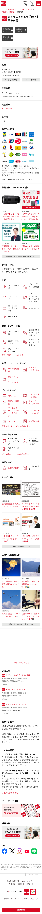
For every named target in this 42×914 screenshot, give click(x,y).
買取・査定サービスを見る (12, 355)
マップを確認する (11, 80)
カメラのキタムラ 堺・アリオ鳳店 (18, 675)
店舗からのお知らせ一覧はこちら (21, 624)
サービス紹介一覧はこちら (21, 546)
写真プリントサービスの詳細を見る (16, 426)
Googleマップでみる (21, 663)
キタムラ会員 (32, 2)
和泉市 (11, 12)
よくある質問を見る (10, 793)
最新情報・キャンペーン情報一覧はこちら (21, 257)
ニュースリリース (28, 881)
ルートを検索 (31, 80)
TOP (3, 9)
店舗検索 (25, 1)
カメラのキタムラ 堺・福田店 (16, 704)
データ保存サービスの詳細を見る (15, 454)
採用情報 (21, 884)
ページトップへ (34, 875)
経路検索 (21, 910)
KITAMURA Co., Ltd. (17, 899)
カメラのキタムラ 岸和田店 (15, 690)
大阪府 (4, 12)
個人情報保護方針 (13, 881)
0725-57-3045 (7, 109)
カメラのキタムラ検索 (24, 9)
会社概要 (12, 884)
